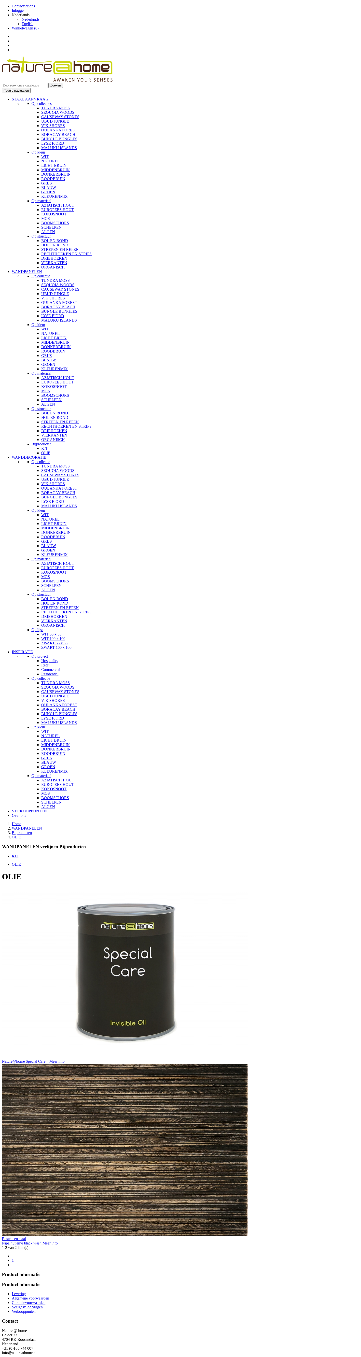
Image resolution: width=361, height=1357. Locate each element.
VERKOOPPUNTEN (29, 811)
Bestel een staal (14, 1239)
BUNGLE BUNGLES (59, 139)
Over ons (19, 815)
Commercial (50, 669)
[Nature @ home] (57, 80)
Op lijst (37, 630)
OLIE (45, 453)
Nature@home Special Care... (25, 1061)
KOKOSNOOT (54, 214)
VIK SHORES (53, 126)
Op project (39, 656)
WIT (45, 157)
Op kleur (38, 152)
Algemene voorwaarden (30, 1298)
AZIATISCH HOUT (57, 205)
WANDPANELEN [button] (27, 271)
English (27, 24)
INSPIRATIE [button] (22, 652)
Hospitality (49, 661)
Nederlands (30, 19)
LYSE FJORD (52, 143)
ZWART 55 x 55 (54, 643)
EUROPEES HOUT (57, 210)
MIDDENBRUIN (55, 170)
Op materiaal (41, 201)
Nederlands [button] (20, 15)
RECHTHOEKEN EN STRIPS (66, 254)
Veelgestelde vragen (27, 1307)
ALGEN (48, 232)
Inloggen (19, 10)
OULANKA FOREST (59, 130)
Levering (19, 1294)
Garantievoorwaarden (28, 1302)
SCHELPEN (51, 227)
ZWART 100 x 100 (56, 647)
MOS (45, 218)
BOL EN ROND (54, 241)
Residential (49, 674)
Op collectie (40, 276)
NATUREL (50, 161)
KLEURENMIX (54, 196)
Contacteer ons (23, 6)
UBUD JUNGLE (55, 121)
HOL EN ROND (54, 245)
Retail (45, 665)
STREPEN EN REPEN (60, 249)
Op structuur (41, 236)
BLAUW (48, 187)
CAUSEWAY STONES (60, 117)
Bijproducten (41, 444)
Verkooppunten (24, 1311)
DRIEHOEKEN (54, 258)
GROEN (48, 192)
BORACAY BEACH (58, 134)
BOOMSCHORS (55, 223)
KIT (44, 448)
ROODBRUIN (53, 179)
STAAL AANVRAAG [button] (30, 99)
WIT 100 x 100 (53, 638)
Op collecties (41, 103)
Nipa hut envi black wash (22, 1243)
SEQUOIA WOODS (57, 112)
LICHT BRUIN (54, 165)
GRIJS (46, 183)
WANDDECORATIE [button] (29, 457)
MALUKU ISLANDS (59, 148)
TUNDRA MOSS (55, 108)
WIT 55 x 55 (51, 634)
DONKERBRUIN (56, 174)
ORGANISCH (53, 267)
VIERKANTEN (54, 263)
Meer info (57, 1061)
